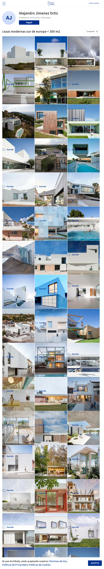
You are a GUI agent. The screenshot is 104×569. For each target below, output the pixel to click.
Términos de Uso (58, 561)
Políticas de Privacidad (14, 565)
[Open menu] (3, 3)
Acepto (95, 563)
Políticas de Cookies (39, 565)
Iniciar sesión (94, 3)
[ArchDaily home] (51, 3)
